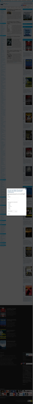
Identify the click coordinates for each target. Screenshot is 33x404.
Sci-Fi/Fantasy (10, 206)
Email (8, 199)
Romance (9, 205)
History (9, 207)
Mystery (9, 204)
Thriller (9, 203)
